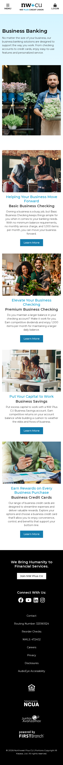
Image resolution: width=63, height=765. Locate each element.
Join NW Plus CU (31, 576)
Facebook (20, 600)
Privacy (31, 655)
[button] (55, 7)
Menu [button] (7, 8)
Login (55, 8)
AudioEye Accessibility (31, 671)
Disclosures (31, 663)
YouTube (28, 600)
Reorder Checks (31, 631)
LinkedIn (36, 600)
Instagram (42, 600)
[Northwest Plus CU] (31, 6)
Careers (31, 647)
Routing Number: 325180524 (31, 623)
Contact (31, 615)
